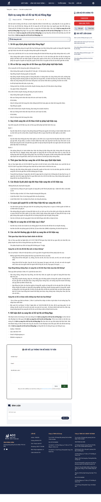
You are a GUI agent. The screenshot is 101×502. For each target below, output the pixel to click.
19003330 (84, 18)
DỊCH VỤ (51, 3)
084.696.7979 (84, 23)
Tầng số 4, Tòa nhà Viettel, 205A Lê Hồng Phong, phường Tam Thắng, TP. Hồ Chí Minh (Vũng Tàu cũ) (86, 468)
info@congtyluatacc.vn (38, 449)
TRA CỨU (71, 3)
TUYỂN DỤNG (62, 3)
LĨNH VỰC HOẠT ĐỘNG (37, 3)
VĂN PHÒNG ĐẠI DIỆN (80, 442)
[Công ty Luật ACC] (9, 3)
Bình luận (65, 418)
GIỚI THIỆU (24, 3)
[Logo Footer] (11, 437)
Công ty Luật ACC (17, 19)
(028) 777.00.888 (40, 446)
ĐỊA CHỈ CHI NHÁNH (53, 442)
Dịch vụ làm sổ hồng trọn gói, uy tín (83, 37)
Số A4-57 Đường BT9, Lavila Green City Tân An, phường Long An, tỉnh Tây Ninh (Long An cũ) (85, 463)
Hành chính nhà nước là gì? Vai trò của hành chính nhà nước (84, 42)
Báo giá (80, 28)
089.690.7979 (37, 452)
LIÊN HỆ (79, 3)
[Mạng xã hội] (4, 449)
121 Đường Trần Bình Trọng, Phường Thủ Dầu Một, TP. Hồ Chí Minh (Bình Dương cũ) (85, 445)
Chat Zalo (91, 28)
